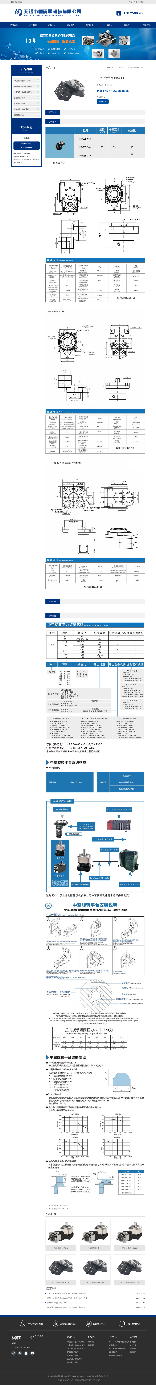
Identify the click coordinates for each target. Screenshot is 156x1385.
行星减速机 (113, 1345)
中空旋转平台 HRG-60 (60, 1205)
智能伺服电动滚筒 (115, 1355)
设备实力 (70, 24)
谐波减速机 (113, 1352)
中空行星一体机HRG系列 (23, 86)
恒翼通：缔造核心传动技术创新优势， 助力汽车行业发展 (67, 1298)
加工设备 (91, 1342)
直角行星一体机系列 (21, 109)
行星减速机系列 (19, 98)
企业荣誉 (133, 1345)
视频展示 (133, 1352)
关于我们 (33, 24)
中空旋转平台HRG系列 (22, 80)
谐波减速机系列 (19, 115)
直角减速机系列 (19, 103)
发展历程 (133, 1349)
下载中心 (108, 24)
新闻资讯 (89, 24)
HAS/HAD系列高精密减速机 (119, 1342)
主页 (115, 67)
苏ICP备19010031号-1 (64, 1380)
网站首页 (14, 24)
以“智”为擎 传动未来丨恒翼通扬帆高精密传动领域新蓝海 (67, 1293)
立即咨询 (102, 101)
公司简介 (133, 1342)
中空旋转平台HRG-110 (60, 1208)
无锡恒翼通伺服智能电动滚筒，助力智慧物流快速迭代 (66, 1307)
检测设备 (91, 1345)
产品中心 (132, 2)
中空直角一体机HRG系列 (23, 92)
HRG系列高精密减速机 (117, 1349)
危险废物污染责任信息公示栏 (57, 1302)
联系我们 (141, 2)
